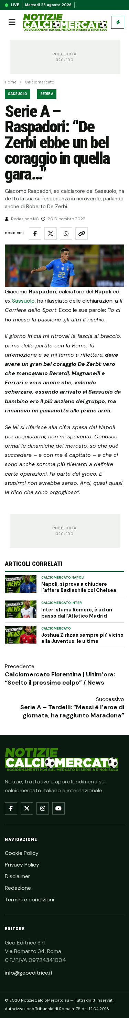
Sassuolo (17, 94)
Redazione (18, 887)
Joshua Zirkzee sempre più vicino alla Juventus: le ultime (82, 638)
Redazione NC (25, 219)
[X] (27, 808)
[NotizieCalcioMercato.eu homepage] (65, 22)
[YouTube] (58, 808)
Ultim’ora (117, 22)
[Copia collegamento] (81, 233)
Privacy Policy (22, 864)
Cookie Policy (22, 853)
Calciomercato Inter (61, 603)
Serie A (46, 94)
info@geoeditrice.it (29, 972)
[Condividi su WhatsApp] (66, 233)
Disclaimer (17, 876)
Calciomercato (39, 82)
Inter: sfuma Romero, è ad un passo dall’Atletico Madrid (76, 613)
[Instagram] (42, 808)
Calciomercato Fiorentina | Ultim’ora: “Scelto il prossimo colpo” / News (60, 678)
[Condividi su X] (50, 233)
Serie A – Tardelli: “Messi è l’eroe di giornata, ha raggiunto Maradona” (72, 711)
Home (11, 82)
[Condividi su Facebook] (35, 233)
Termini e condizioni (29, 899)
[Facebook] (11, 808)
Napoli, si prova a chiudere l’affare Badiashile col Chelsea (78, 587)
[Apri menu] (12, 22)
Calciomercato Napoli (62, 578)
